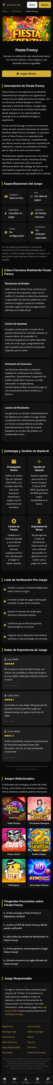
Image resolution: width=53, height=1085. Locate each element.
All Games (16, 11)
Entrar (32, 5)
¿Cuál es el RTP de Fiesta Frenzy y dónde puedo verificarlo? (25, 926)
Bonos (30, 1036)
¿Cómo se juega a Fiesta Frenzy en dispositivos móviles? (22, 915)
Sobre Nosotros (9, 1042)
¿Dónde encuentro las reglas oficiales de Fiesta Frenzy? (25, 962)
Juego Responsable (11, 1047)
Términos (31, 1047)
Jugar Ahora (28, 73)
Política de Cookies (36, 1052)
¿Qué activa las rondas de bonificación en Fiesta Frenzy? (26, 938)
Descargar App (9, 1031)
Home (4, 11)
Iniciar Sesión (33, 1026)
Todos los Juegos (35, 1031)
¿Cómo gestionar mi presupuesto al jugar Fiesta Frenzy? (26, 950)
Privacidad (7, 1052)
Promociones (8, 1036)
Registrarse (7, 1026)
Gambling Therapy (14, 1014)
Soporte (31, 1042)
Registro (44, 5)
